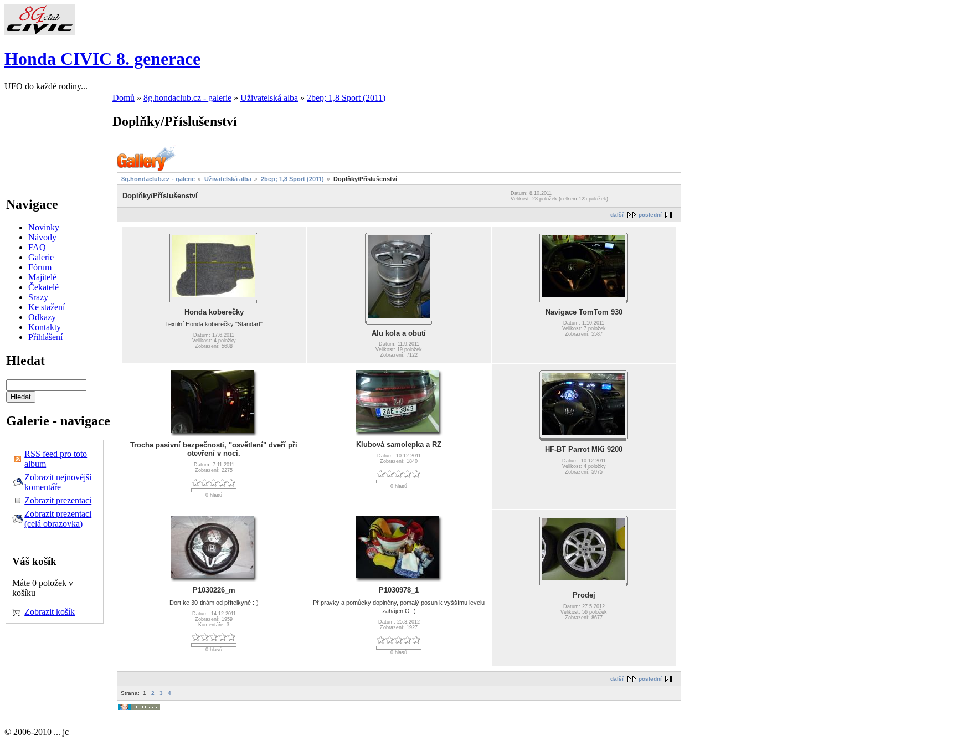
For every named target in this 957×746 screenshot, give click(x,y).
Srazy (38, 297)
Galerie (41, 257)
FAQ (37, 247)
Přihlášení (45, 337)
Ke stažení (46, 307)
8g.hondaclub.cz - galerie (187, 97)
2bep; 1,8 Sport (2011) (346, 97)
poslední (650, 215)
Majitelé (42, 277)
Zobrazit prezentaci (57, 500)
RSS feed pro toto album (55, 459)
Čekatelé (43, 287)
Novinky (43, 227)
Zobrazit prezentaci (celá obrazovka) (57, 518)
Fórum (40, 267)
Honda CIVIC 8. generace (102, 59)
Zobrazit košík (49, 611)
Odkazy (42, 317)
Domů (123, 97)
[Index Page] (39, 32)
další (617, 215)
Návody (42, 237)
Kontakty (44, 327)
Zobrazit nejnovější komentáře (57, 482)
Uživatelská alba (269, 97)
